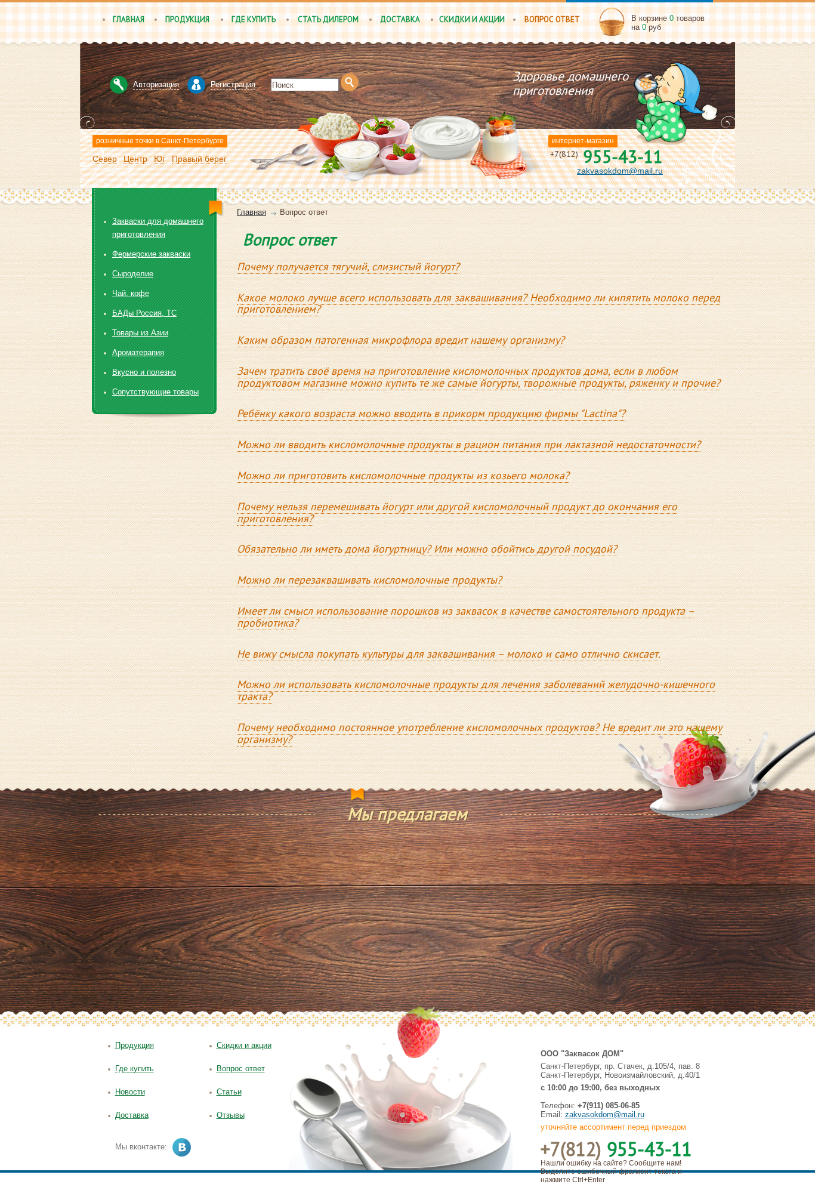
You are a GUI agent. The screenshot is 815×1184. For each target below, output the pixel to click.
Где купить (253, 19)
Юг (159, 159)
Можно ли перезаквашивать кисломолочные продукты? (369, 580)
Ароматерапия (138, 352)
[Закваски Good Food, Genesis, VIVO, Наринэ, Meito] (439, 73)
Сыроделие (132, 273)
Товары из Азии (140, 332)
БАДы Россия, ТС (144, 313)
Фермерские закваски (151, 253)
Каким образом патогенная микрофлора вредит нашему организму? (400, 340)
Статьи (229, 1091)
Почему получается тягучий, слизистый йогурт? (348, 266)
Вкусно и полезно (144, 372)
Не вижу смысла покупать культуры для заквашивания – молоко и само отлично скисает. (448, 654)
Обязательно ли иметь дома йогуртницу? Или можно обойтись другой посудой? (427, 549)
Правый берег (199, 159)
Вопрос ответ (552, 19)
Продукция (187, 19)
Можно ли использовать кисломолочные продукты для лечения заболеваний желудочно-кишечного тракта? (476, 690)
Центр (135, 159)
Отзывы (231, 1115)
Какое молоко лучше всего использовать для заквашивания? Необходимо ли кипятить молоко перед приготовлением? (478, 303)
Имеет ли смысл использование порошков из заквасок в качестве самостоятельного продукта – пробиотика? (465, 617)
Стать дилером (328, 19)
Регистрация (233, 84)
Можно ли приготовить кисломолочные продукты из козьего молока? (403, 475)
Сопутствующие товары (155, 391)
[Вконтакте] (181, 1147)
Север (104, 159)
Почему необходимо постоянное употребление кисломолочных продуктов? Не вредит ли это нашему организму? (479, 733)
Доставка (400, 19)
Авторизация (156, 84)
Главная (128, 19)
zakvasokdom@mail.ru (620, 170)
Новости (130, 1091)
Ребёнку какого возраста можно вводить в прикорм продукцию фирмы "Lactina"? (431, 413)
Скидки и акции (472, 19)
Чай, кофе (130, 293)
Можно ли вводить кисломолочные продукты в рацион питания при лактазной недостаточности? (468, 444)
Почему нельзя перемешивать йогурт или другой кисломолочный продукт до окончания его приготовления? (457, 512)
